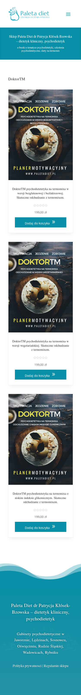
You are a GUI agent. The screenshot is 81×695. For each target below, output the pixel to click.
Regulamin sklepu (56, 665)
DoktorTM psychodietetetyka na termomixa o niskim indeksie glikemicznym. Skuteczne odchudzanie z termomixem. (40, 497)
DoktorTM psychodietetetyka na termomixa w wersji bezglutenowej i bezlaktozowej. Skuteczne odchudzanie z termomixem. (40, 193)
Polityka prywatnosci (27, 665)
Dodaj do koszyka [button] (37, 223)
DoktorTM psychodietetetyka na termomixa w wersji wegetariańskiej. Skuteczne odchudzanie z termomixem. (40, 345)
